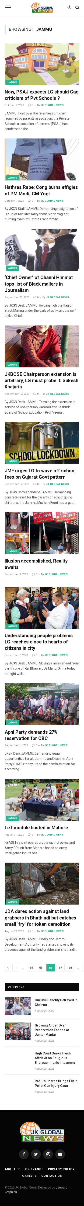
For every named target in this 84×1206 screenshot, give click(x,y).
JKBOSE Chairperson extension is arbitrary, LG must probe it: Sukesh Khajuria (41, 380)
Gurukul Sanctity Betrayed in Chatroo (56, 1002)
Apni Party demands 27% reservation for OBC (31, 735)
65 (40, 967)
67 (60, 967)
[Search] (76, 7)
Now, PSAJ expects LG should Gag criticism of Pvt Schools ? (42, 95)
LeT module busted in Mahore (36, 827)
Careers (29, 1176)
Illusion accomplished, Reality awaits (36, 564)
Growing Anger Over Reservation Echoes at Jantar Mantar (52, 1030)
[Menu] (8, 7)
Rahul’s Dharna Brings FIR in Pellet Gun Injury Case (56, 1083)
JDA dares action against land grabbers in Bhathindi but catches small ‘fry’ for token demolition (40, 918)
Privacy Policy (61, 1169)
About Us (13, 1169)
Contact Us (51, 1176)
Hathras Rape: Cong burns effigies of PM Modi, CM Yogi (41, 190)
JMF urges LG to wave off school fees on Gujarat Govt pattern (40, 474)
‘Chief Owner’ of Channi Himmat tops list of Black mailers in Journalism (39, 284)
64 (31, 967)
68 (70, 967)
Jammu (12, 82)
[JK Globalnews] (42, 7)
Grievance (34, 1169)
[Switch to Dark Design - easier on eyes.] (69, 7)
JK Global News (52, 105)
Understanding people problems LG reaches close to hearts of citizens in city (39, 642)
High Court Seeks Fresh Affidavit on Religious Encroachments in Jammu (55, 1057)
